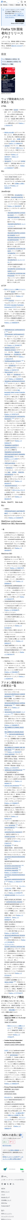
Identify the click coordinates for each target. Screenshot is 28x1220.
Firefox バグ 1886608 (11, 725)
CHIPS (6, 1050)
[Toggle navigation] (25, 2)
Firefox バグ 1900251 (15, 143)
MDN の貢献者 (14, 1150)
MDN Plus (4, 1203)
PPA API (7, 1097)
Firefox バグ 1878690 (11, 610)
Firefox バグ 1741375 (11, 768)
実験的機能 (12, 1010)
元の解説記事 (19, 1113)
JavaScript (5, 191)
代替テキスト (19, 148)
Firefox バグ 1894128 (14, 752)
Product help (4, 1206)
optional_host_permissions (11, 785)
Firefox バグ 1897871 (11, 370)
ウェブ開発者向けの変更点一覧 (10, 59)
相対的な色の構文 (9, 132)
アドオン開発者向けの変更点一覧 (11, 61)
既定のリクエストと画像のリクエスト (15, 289)
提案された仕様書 (13, 1115)
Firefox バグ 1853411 (15, 881)
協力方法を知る (7, 1145)
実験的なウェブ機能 (7, 64)
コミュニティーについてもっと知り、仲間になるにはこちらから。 (14, 15)
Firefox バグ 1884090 (11, 672)
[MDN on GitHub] (2, 1184)
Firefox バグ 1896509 (15, 379)
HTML (3, 106)
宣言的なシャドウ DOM (11, 459)
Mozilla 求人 (4, 1197)
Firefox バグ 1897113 (11, 933)
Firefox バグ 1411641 (15, 893)
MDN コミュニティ (6, 1213)
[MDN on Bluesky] (5, 1184)
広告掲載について (6, 1200)
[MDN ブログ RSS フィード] (13, 1184)
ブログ (3, 1194)
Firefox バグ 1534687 (14, 345)
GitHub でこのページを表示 (10, 1157)
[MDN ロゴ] (4, 1176)
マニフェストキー (14, 947)
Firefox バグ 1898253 (11, 1083)
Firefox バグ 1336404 (15, 518)
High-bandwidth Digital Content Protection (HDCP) (14, 392)
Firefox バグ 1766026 (11, 803)
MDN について (5, 1192)
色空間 (13, 141)
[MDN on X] (8, 1184)
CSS (3, 129)
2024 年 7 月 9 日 (16, 46)
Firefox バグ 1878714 (11, 414)
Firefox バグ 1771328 (15, 993)
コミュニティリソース (7, 1216)
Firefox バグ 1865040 (11, 322)
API (2, 326)
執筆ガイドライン (6, 1219)
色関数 (19, 139)
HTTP (3, 286)
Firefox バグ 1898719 (16, 568)
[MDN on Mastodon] (11, 1184)
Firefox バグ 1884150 (14, 206)
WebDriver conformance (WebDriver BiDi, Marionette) (13, 522)
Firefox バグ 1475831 (11, 872)
